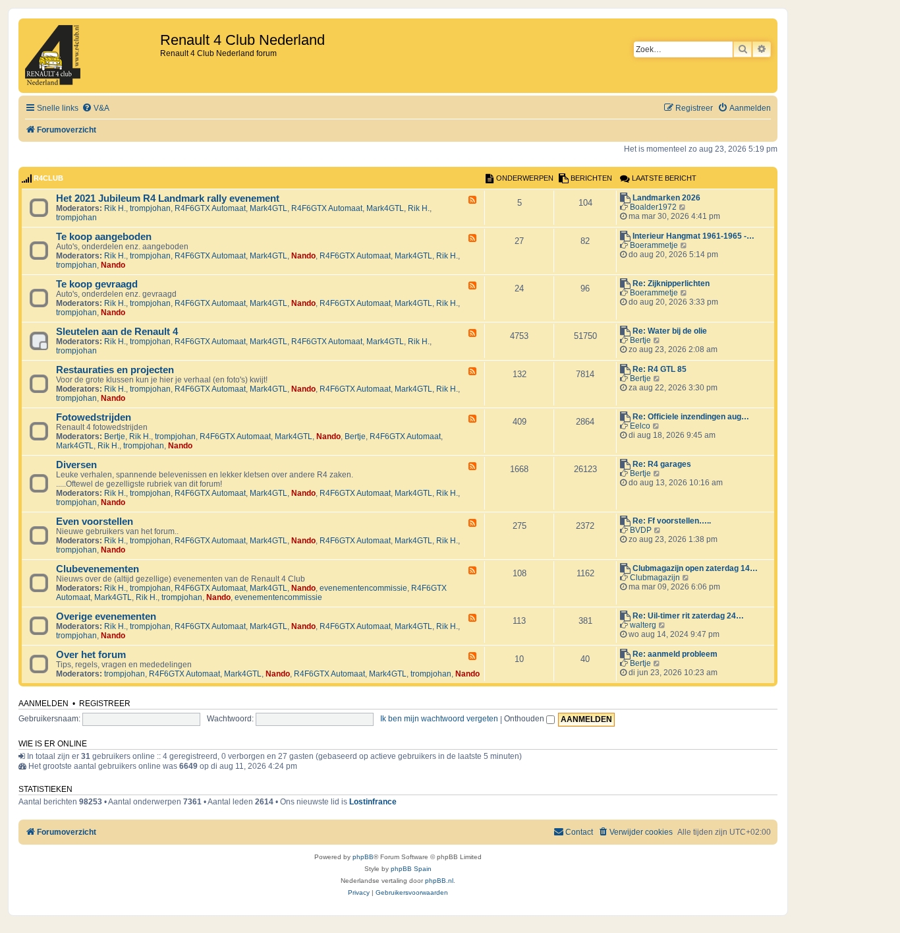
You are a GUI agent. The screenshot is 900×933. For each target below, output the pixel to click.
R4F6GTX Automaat (210, 208)
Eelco (640, 426)
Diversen (76, 465)
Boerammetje (654, 245)
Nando (303, 255)
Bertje (640, 340)
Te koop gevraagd (97, 284)
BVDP (641, 530)
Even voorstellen (94, 521)
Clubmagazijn (655, 577)
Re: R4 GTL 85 (660, 369)
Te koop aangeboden (104, 236)
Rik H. (115, 208)
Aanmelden (43, 703)
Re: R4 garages (662, 464)
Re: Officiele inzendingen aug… (691, 416)
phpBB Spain (411, 868)
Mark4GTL (268, 208)
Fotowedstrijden (93, 417)
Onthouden (525, 718)
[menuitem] (95, 108)
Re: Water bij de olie (670, 331)
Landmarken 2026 (666, 197)
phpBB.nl (439, 880)
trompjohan (150, 208)
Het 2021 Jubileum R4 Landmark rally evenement (167, 198)
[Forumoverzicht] (91, 56)
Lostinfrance (373, 801)
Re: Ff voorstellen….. (672, 521)
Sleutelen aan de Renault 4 (117, 331)
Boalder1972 (653, 207)
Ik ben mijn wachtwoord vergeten (439, 718)
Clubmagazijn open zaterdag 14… (695, 568)
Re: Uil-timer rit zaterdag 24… (688, 615)
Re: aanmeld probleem (675, 654)
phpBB (363, 856)
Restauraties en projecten (115, 370)
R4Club (48, 178)
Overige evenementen (106, 616)
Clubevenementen (97, 569)
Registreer (104, 703)
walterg (643, 625)
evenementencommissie (363, 588)
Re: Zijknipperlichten (671, 283)
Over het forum (91, 654)
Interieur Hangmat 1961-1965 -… (693, 236)
